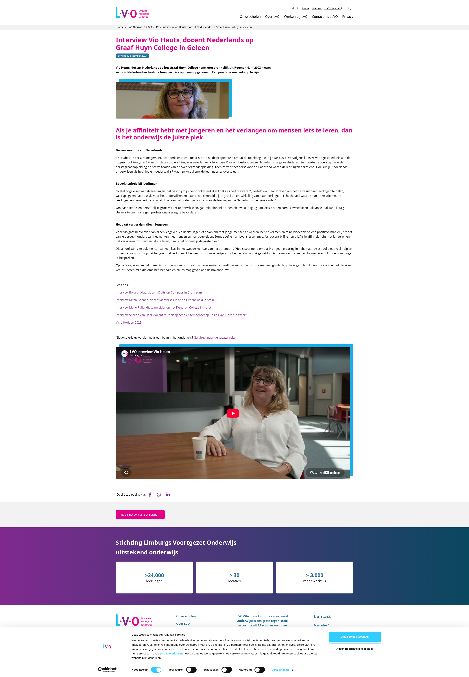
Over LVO (272, 16)
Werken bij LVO (296, 16)
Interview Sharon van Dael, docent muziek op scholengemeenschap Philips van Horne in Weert (181, 315)
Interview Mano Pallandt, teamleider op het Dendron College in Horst (163, 307)
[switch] (191, 670)
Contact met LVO (325, 16)
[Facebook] (293, 8)
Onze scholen (250, 16)
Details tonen (280, 669)
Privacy (347, 16)
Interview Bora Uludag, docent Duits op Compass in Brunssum (159, 292)
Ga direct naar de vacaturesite (215, 337)
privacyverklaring (172, 653)
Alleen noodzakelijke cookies (354, 648)
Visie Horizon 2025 (128, 322)
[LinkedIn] (298, 8)
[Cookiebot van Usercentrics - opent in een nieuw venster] (107, 670)
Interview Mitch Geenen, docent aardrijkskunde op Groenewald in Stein (165, 300)
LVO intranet (332, 8)
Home (305, 8)
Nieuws (317, 8)
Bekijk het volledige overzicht (139, 514)
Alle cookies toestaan (355, 636)
